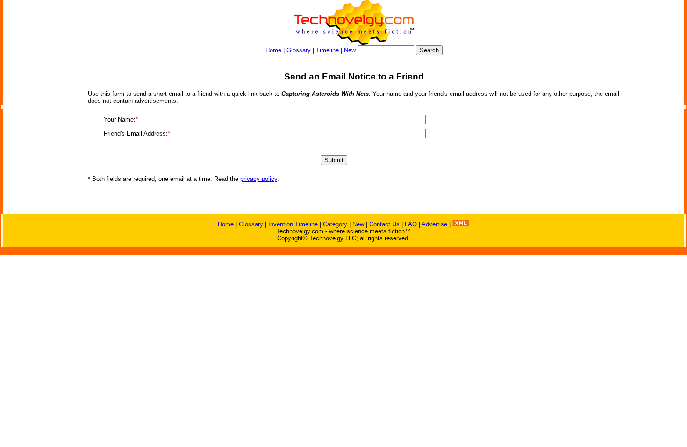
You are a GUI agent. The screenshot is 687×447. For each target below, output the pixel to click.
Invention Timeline (293, 224)
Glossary (298, 50)
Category (335, 224)
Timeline (327, 50)
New (350, 50)
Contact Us (384, 224)
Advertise (434, 224)
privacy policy (258, 178)
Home (273, 50)
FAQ (411, 224)
